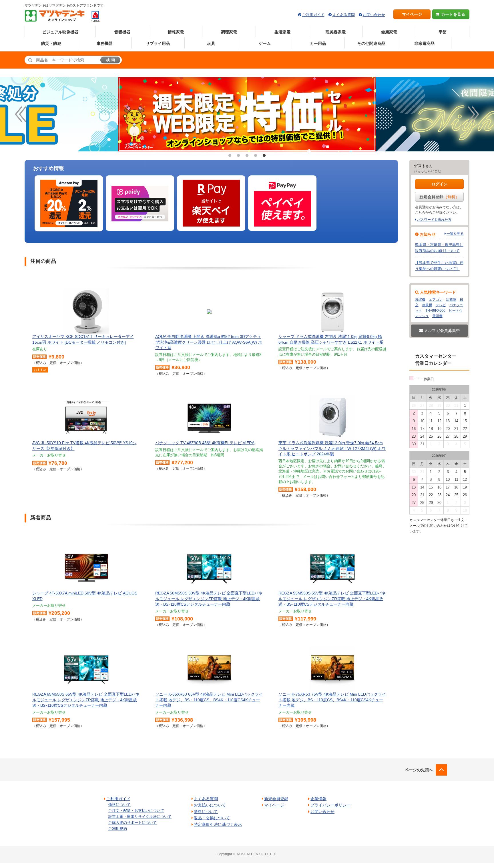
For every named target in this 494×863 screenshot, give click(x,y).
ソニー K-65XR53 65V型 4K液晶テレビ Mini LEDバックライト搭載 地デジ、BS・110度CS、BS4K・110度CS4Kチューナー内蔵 (209, 700)
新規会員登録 (439, 197)
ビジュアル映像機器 (60, 32)
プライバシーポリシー (330, 805)
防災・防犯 (51, 43)
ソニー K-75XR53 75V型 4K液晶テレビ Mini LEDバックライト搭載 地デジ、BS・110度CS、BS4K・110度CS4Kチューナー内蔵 (332, 700)
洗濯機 (420, 300)
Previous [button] (20, 114)
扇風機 (427, 305)
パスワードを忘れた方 (434, 220)
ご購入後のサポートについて (132, 822)
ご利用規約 (117, 828)
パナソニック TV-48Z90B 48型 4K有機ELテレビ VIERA (204, 442)
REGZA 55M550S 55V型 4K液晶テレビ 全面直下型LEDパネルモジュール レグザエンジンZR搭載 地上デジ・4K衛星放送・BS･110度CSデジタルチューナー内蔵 (332, 598)
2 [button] (238, 156)
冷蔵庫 (451, 300)
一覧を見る (455, 234)
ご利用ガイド (313, 15)
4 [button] (255, 156)
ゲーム (265, 43)
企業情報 (318, 798)
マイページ (412, 14)
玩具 (211, 43)
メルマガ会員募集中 (441, 330)
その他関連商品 (371, 43)
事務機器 (105, 43)
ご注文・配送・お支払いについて (136, 810)
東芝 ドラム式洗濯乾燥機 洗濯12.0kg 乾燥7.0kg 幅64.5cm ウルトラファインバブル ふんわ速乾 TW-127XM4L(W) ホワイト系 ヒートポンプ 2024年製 (332, 448)
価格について (119, 804)
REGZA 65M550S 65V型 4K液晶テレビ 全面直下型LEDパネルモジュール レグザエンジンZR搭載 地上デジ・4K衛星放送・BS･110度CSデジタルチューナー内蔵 (86, 700)
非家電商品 (425, 43)
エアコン (436, 300)
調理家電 (229, 32)
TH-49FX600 (435, 311)
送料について (206, 811)
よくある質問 (343, 15)
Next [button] (473, 114)
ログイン (439, 184)
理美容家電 (336, 32)
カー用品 (318, 43)
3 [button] (247, 156)
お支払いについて (210, 805)
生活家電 (282, 32)
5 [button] (264, 156)
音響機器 (122, 32)
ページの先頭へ (419, 770)
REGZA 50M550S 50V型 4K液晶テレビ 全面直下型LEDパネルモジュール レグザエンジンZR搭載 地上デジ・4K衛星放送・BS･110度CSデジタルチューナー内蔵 (208, 598)
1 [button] (230, 156)
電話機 (437, 316)
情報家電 (176, 32)
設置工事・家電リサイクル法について (140, 816)
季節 (443, 32)
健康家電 (389, 32)
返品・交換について (212, 818)
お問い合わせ (374, 15)
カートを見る (452, 14)
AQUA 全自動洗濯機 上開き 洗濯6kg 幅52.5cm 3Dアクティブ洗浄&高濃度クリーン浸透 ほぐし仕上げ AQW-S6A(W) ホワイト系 (208, 342)
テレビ (441, 305)
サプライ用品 (158, 43)
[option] (247, 114)
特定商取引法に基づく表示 (218, 824)
